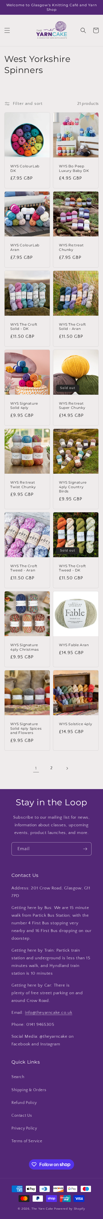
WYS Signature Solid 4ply (24, 405)
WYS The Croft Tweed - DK (72, 568)
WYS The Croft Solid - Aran (72, 326)
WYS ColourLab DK (24, 168)
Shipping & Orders (28, 1090)
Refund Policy (24, 1103)
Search (18, 1077)
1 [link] (36, 768)
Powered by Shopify (69, 1208)
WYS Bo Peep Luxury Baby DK (74, 168)
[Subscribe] (85, 849)
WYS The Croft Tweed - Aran (23, 568)
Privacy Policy (24, 1128)
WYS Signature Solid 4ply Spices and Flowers (25, 728)
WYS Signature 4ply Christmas (24, 647)
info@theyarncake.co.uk (48, 1012)
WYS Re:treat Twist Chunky (23, 484)
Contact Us (21, 1115)
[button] (7, 30)
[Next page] (67, 768)
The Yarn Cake (42, 1208)
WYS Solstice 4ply (75, 724)
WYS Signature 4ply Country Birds (73, 486)
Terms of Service (26, 1141)
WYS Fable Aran (74, 645)
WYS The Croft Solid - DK (23, 326)
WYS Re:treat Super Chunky (72, 405)
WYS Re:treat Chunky (71, 247)
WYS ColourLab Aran (24, 247)
